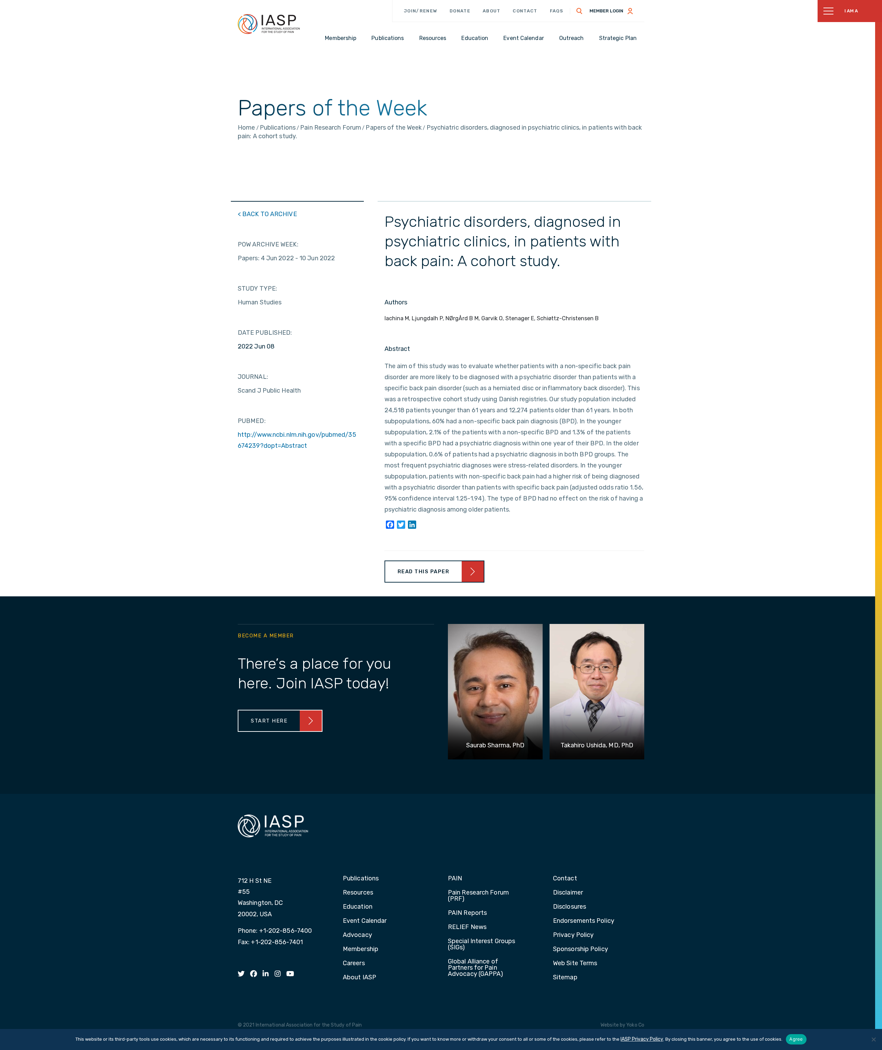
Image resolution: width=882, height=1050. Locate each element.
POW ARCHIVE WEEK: (268, 244)
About (492, 10)
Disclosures (569, 906)
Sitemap (565, 977)
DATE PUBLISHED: (265, 332)
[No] (873, 1039)
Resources (358, 892)
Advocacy (357, 935)
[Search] (579, 11)
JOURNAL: (253, 377)
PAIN (455, 878)
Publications (361, 878)
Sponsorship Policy (580, 949)
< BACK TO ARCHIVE (267, 214)
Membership (360, 949)
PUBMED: (252, 421)
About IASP (359, 977)
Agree (796, 1039)
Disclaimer (568, 892)
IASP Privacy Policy (642, 1039)
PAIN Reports (467, 913)
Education (357, 906)
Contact (525, 10)
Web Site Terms (575, 963)
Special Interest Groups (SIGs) (481, 944)
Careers (354, 963)
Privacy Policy (573, 935)
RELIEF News (467, 927)
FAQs (557, 10)
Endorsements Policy (583, 921)
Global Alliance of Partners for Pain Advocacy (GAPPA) (475, 968)
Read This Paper (424, 571)
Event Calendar (365, 921)
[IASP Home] (269, 24)
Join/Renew (420, 10)
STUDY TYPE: (257, 288)
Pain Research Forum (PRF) (478, 895)
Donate (460, 10)
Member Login (606, 10)
